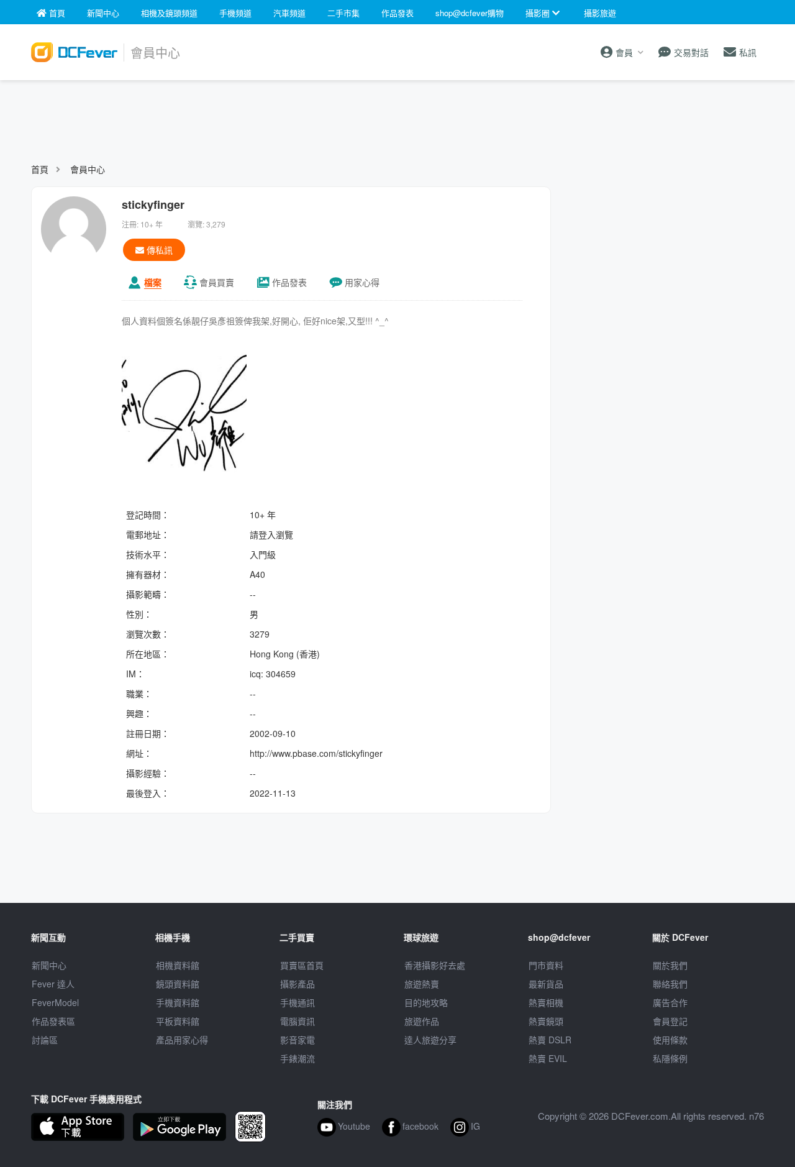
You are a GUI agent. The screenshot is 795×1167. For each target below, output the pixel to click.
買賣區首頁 (302, 965)
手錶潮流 (297, 1058)
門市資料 (546, 965)
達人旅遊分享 (430, 1039)
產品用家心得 (182, 1039)
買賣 (216, 282)
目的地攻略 (426, 1002)
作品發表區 (53, 1021)
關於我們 (670, 965)
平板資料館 (177, 1021)
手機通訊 (297, 1002)
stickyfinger (153, 204)
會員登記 (670, 1021)
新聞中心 (49, 965)
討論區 (45, 1039)
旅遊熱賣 (421, 983)
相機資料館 (177, 965)
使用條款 (670, 1039)
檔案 (152, 282)
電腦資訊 (297, 1021)
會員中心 (87, 169)
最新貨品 (546, 983)
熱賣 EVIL (548, 1058)
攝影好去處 (434, 965)
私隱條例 (670, 1058)
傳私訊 (158, 250)
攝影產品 (297, 983)
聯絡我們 (670, 983)
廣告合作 (670, 1002)
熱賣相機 (546, 1002)
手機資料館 (177, 1002)
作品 (289, 282)
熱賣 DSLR (550, 1039)
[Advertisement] (397, 116)
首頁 (39, 169)
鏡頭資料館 (177, 983)
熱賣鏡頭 (546, 1021)
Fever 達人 (53, 983)
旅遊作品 (421, 1021)
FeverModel (55, 1002)
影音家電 (297, 1039)
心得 (362, 282)
